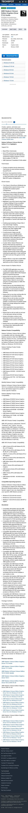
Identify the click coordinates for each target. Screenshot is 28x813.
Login (19, 1)
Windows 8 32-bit (8, 73)
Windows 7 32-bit (8, 80)
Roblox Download (5, 785)
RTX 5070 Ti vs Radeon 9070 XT (9, 758)
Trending (4, 4)
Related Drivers (7, 122)
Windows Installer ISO (6, 778)
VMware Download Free (6, 775)
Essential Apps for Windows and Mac (9, 767)
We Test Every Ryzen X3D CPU (8, 753)
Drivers (4, 8)
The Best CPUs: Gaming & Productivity (10, 765)
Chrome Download (5, 773)
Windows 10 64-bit (9, 62)
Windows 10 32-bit (9, 66)
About (2, 795)
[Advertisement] (14, 99)
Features (18, 4)
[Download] (10, 56)
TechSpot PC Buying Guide (7, 763)
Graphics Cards (11, 8)
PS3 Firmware (4, 787)
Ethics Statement (8, 795)
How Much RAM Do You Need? (8, 760)
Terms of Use (17, 795)
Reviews (11, 4)
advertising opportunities (6, 805)
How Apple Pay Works (6, 755)
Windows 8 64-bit (8, 70)
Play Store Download (6, 790)
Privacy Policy (5, 796)
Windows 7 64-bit (8, 77)
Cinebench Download (6, 783)
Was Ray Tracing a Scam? (7, 751)
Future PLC (15, 804)
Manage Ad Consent (14, 796)
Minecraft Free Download (7, 780)
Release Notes (6, 118)
